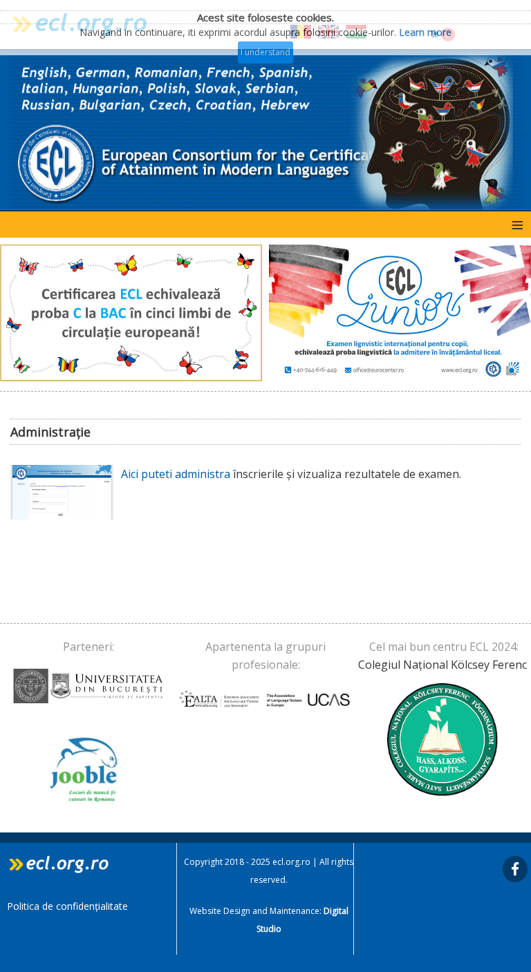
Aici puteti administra (177, 474)
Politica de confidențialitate (67, 906)
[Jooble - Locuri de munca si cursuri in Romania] (88, 770)
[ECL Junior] (400, 313)
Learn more (425, 32)
